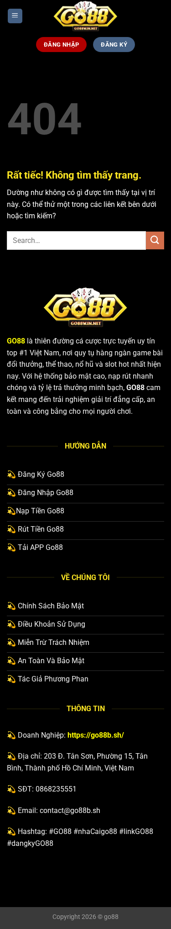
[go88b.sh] (85, 16)
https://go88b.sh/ (95, 735)
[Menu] (15, 16)
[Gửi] (155, 240)
